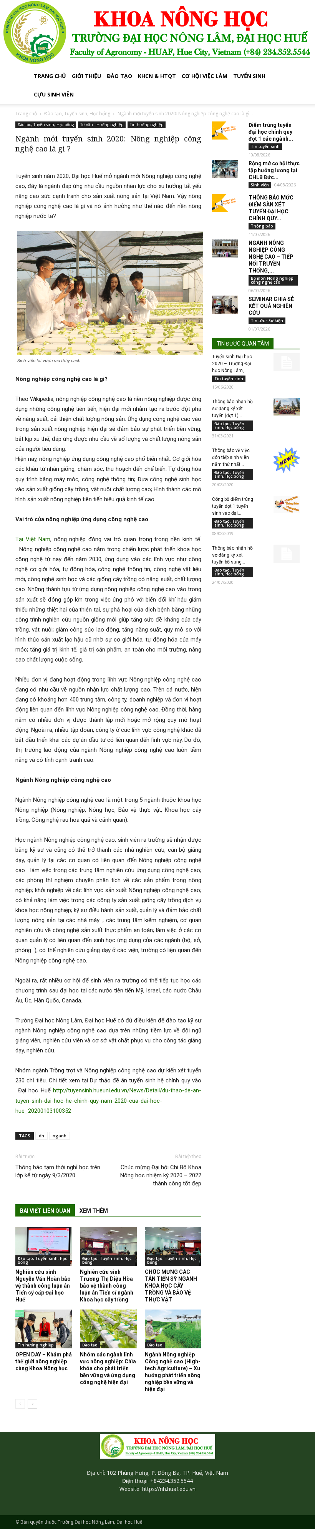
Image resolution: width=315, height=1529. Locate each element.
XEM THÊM (94, 1211)
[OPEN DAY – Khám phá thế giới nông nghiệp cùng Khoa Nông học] (43, 1329)
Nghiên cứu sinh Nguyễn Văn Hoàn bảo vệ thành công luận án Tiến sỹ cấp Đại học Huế (43, 1286)
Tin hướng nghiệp (146, 124)
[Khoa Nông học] (157, 33)
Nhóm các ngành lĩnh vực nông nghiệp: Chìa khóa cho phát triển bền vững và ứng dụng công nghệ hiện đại (108, 1368)
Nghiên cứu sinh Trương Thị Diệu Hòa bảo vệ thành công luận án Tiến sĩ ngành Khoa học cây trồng (106, 1286)
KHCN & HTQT (157, 76)
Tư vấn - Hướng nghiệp (101, 124)
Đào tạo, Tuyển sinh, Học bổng (77, 113)
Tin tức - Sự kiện (267, 320)
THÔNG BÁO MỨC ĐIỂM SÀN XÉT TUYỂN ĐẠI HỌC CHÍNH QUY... (271, 207)
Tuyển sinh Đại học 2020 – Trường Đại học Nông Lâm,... (232, 363)
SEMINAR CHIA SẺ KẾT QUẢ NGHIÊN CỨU (271, 306)
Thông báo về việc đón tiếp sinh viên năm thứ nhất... (231, 457)
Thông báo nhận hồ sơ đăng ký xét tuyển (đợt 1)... (232, 408)
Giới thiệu (86, 76)
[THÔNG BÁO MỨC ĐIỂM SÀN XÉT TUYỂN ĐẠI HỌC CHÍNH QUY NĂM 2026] (225, 203)
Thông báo (262, 226)
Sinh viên (260, 185)
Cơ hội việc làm (204, 76)
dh (41, 1135)
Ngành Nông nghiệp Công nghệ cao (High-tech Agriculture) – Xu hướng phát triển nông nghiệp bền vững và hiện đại (173, 1371)
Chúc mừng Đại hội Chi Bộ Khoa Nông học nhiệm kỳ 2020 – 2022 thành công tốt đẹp (160, 1175)
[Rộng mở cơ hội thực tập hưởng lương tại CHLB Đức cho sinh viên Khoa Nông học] (225, 169)
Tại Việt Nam (32, 539)
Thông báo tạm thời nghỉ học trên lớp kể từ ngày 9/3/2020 (57, 1171)
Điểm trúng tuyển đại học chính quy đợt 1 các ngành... (271, 132)
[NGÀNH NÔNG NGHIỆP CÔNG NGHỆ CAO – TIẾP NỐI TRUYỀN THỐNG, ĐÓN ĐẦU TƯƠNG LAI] (225, 248)
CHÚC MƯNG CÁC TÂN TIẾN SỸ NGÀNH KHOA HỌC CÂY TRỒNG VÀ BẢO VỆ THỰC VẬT (171, 1286)
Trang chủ (50, 76)
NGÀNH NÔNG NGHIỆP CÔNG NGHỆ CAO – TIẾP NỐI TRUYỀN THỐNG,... (271, 257)
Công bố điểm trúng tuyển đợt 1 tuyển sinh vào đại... (232, 506)
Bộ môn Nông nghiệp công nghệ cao (272, 280)
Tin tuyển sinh (265, 146)
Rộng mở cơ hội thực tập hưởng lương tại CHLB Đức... (274, 170)
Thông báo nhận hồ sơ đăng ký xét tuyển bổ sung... (232, 555)
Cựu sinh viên (54, 94)
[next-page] (32, 1404)
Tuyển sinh (249, 76)
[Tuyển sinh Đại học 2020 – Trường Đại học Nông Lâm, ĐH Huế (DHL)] (287, 362)
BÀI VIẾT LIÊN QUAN (45, 1211)
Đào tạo (119, 76)
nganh (59, 1135)
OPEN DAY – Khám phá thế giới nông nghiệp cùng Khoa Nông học (43, 1361)
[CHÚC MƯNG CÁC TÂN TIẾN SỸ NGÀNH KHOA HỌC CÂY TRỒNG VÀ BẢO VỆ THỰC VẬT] (173, 1246)
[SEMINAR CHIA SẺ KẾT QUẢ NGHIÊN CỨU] (225, 305)
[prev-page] (20, 1404)
